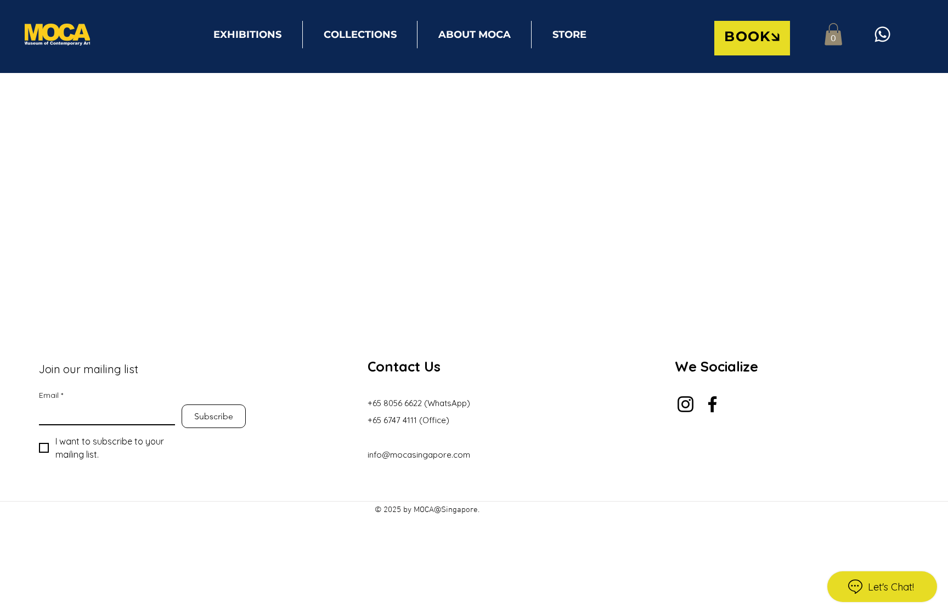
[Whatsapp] (882, 34)
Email (51, 395)
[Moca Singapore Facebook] (712, 404)
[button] (752, 38)
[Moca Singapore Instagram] (685, 404)
